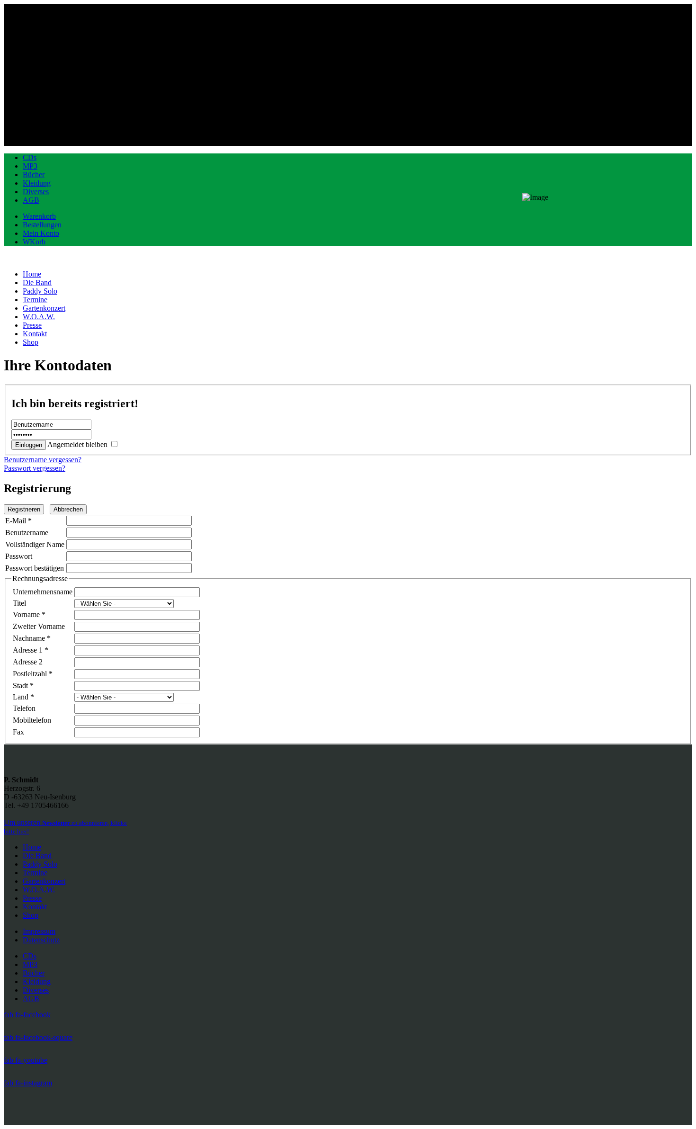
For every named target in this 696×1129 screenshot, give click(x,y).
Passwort (18, 556)
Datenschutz (41, 940)
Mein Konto (41, 233)
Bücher (34, 174)
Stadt (23, 685)
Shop (30, 915)
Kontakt (35, 907)
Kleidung (37, 183)
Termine (35, 873)
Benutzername (26, 533)
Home (32, 847)
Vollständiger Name (34, 544)
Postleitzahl (33, 674)
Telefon (24, 708)
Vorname (29, 614)
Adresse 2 (28, 662)
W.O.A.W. (39, 890)
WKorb (34, 242)
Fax (18, 732)
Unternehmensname (42, 592)
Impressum (39, 931)
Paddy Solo (40, 864)
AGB (31, 200)
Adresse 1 (30, 650)
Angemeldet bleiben (77, 444)
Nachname (32, 638)
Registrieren (24, 509)
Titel (19, 603)
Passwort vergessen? (34, 468)
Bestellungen (42, 225)
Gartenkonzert (44, 881)
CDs (29, 157)
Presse (32, 898)
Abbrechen (68, 509)
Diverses (36, 192)
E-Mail (18, 521)
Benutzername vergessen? (42, 460)
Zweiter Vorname (39, 626)
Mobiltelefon (32, 720)
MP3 (30, 166)
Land (23, 697)
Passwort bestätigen (34, 568)
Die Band (37, 855)
